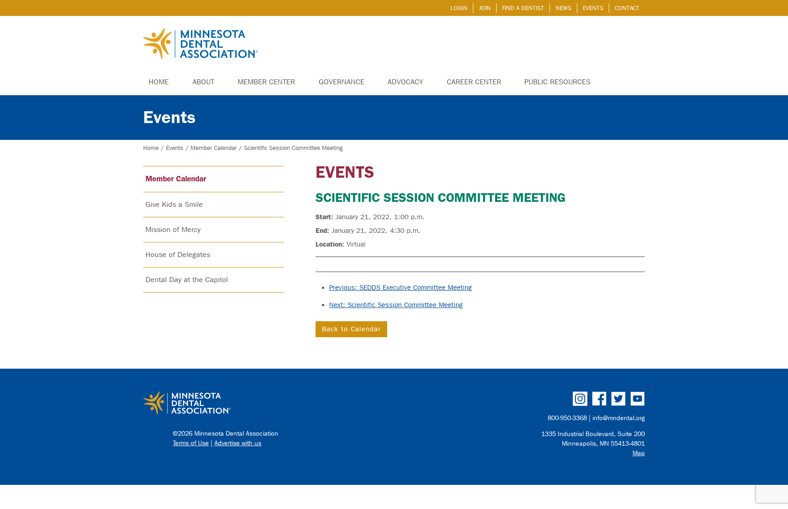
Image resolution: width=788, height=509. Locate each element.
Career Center (474, 81)
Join (485, 8)
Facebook (599, 398)
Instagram (580, 398)
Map (638, 453)
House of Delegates (177, 254)
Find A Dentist (523, 8)
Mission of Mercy (173, 229)
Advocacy (405, 81)
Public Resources (557, 81)
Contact (627, 8)
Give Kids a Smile (174, 204)
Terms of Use (191, 443)
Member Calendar (214, 147)
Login (459, 8)
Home (159, 81)
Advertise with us (237, 443)
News (563, 8)
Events (593, 8)
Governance (341, 81)
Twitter (618, 398)
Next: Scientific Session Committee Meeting (396, 305)
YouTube (637, 398)
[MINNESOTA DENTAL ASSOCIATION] (264, 403)
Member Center (266, 81)
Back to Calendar (351, 329)
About (203, 81)
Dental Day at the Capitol (186, 279)
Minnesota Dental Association (200, 44)
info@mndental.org (618, 418)
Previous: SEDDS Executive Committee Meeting (400, 287)
